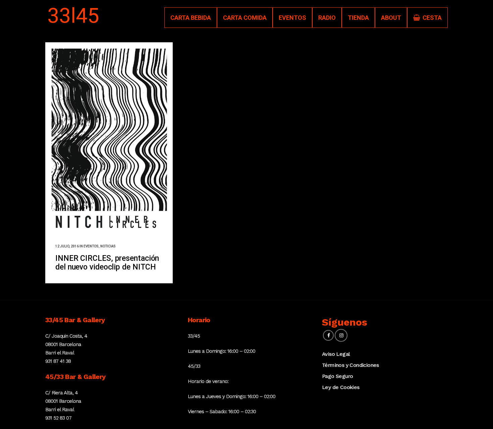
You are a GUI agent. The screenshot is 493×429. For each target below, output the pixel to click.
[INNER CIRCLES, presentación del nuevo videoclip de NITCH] (109, 138)
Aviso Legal (336, 354)
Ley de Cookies (341, 387)
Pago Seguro (337, 376)
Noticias (108, 246)
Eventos (91, 246)
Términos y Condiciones (350, 365)
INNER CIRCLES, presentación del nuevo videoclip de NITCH (107, 263)
